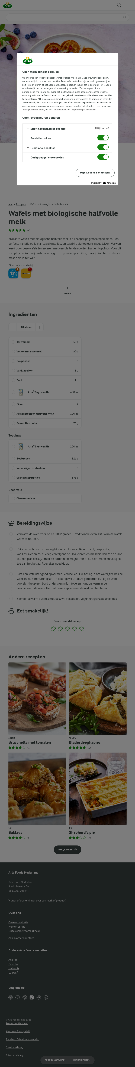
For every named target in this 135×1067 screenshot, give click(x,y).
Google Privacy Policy (34, 109)
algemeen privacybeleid (83, 109)
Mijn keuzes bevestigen (95, 172)
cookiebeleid (60, 109)
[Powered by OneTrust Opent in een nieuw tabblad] (103, 183)
